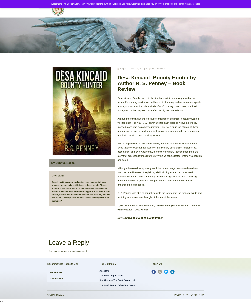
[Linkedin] (172, 272)
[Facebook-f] (154, 272)
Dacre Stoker (56, 279)
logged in (65, 251)
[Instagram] (160, 272)
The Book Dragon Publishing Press (117, 285)
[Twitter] (166, 272)
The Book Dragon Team (111, 276)
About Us (104, 271)
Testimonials (56, 272)
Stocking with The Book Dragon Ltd (117, 280)
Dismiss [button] (196, 4)
